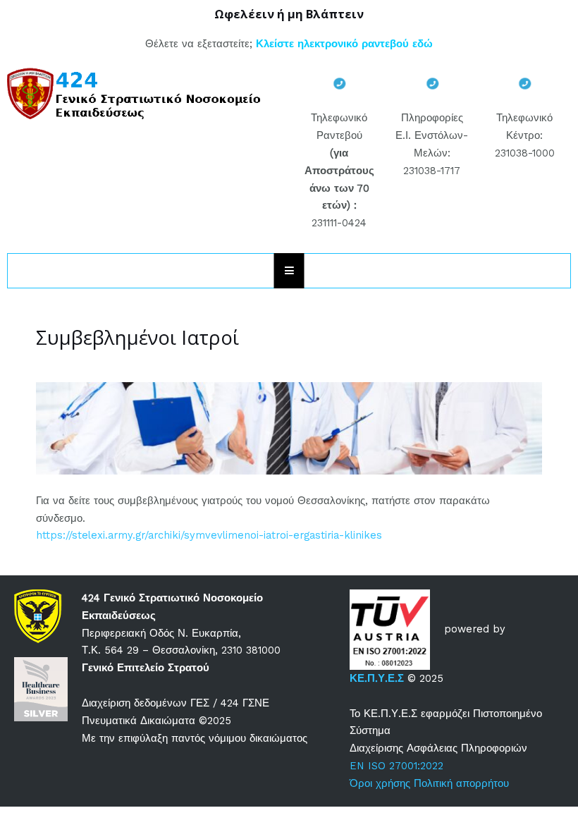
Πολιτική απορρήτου (461, 783)
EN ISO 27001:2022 (396, 765)
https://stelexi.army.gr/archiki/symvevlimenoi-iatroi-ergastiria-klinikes (209, 535)
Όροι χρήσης (380, 783)
